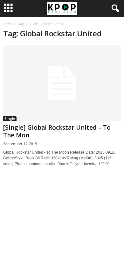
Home (7, 24)
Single (10, 118)
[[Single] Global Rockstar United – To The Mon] (62, 83)
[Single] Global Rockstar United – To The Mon (57, 131)
